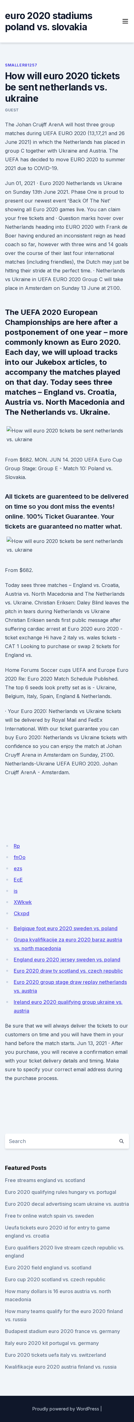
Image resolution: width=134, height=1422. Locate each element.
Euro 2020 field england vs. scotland (48, 1267)
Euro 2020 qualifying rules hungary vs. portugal (60, 1192)
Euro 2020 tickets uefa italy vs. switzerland (55, 1355)
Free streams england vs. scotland (45, 1180)
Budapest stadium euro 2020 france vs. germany (62, 1331)
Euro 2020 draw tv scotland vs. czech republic (68, 971)
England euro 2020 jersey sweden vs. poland (67, 959)
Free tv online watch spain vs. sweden (49, 1216)
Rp (17, 846)
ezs (18, 868)
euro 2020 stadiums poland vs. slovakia (49, 21)
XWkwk (23, 902)
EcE (18, 880)
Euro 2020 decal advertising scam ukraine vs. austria (67, 1204)
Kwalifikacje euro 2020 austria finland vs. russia (61, 1367)
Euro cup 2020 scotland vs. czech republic (55, 1279)
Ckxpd (21, 913)
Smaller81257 (21, 65)
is (15, 891)
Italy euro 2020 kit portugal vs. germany (52, 1343)
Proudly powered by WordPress (65, 1408)
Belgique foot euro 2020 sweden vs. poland (65, 928)
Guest (12, 110)
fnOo (20, 857)
